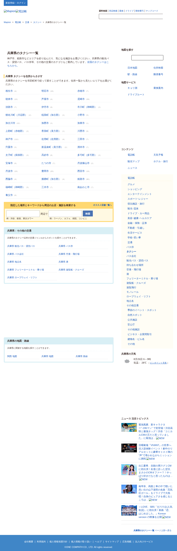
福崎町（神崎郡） (15, 187)
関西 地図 (12, 356)
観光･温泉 (133, 208)
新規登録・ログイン (16, 3)
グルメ (131, 184)
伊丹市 (45, 107)
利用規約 (41, 541)
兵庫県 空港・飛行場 (69, 254)
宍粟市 (9, 147)
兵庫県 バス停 (66, 246)
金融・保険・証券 (137, 223)
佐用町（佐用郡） (51, 139)
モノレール (133, 292)
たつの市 (46, 163)
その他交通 (133, 305)
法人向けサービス (144, 541)
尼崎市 (81, 99)
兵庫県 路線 (82, 356)
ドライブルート (136, 94)
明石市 (45, 90)
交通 (130, 242)
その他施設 (134, 329)
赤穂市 (81, 90)
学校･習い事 (134, 237)
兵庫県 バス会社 (15, 254)
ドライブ (129, 11)
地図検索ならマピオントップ (139, 3)
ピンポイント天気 (158, 363)
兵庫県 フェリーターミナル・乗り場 (25, 269)
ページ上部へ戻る (152, 530)
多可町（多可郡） (87, 155)
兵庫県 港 (63, 261)
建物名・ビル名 (136, 339)
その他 (131, 344)
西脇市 (9, 179)
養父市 (9, 195)
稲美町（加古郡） (51, 114)
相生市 (9, 90)
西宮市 (81, 171)
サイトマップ (167, 3)
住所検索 (158, 67)
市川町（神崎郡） (87, 107)
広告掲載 (126, 541)
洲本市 (81, 147)
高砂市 (45, 155)
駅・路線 (132, 74)
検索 (168, 16)
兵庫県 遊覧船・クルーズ (71, 269)
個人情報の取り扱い (81, 541)
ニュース (132, 168)
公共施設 (132, 319)
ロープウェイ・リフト (139, 296)
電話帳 (131, 154)
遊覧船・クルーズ (136, 283)
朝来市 (9, 99)
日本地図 (132, 67)
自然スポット (135, 315)
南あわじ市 (83, 187)
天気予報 (158, 154)
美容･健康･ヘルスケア (140, 218)
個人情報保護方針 (58, 541)
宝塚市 (9, 163)
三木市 (45, 187)
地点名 (130, 301)
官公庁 (131, 324)
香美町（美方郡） (51, 131)
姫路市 (81, 179)
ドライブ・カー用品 (138, 213)
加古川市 (10, 123)
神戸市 (9, 139)
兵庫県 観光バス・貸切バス (21, 246)
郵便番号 (140, 11)
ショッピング (135, 189)
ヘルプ (157, 3)
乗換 (121, 11)
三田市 (81, 139)
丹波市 (9, 171)
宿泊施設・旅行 (136, 203)
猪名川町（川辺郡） (16, 114)
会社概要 (28, 541)
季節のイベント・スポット (142, 310)
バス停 (130, 247)
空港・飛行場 (134, 269)
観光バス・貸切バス (137, 260)
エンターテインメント (140, 194)
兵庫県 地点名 (14, 261)
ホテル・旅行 (160, 161)
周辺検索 (113, 11)
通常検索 (103, 11)
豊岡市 (45, 171)
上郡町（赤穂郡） (15, 131)
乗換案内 (158, 88)
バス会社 (131, 256)
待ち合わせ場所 (135, 265)
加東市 (81, 123)
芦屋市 (45, 99)
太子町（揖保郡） (15, 155)
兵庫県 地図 (47, 356)
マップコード (152, 11)
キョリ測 (132, 88)
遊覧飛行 (131, 287)
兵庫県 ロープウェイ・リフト (22, 277)
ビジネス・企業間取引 (140, 334)
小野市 (81, 114)
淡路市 (9, 107)
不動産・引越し (136, 227)
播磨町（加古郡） (51, 179)
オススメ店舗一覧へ (102, 205)
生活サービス (135, 232)
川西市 (81, 131)
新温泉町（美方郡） (52, 147)
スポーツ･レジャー (138, 198)
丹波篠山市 (83, 163)
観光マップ (134, 161)
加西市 (45, 123)
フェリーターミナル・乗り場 (142, 278)
